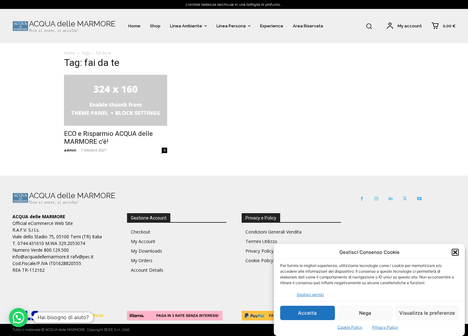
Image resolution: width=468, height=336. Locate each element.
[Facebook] (361, 198)
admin (70, 150)
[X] (404, 198)
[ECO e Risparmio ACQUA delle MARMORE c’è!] (115, 100)
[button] (455, 252)
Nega (365, 313)
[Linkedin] (390, 198)
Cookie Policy (349, 327)
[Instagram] (376, 198)
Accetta (307, 313)
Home (69, 53)
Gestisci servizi (310, 294)
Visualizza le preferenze (427, 313)
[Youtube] (419, 198)
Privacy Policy (385, 327)
